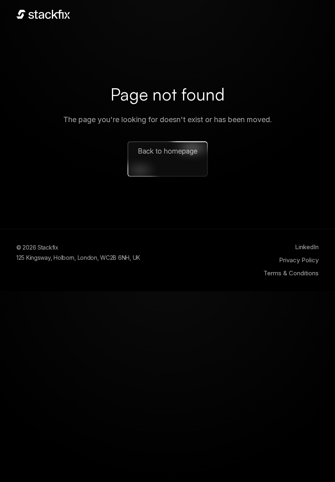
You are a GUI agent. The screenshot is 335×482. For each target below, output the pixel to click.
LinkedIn (307, 247)
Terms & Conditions (291, 273)
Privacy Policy (299, 260)
